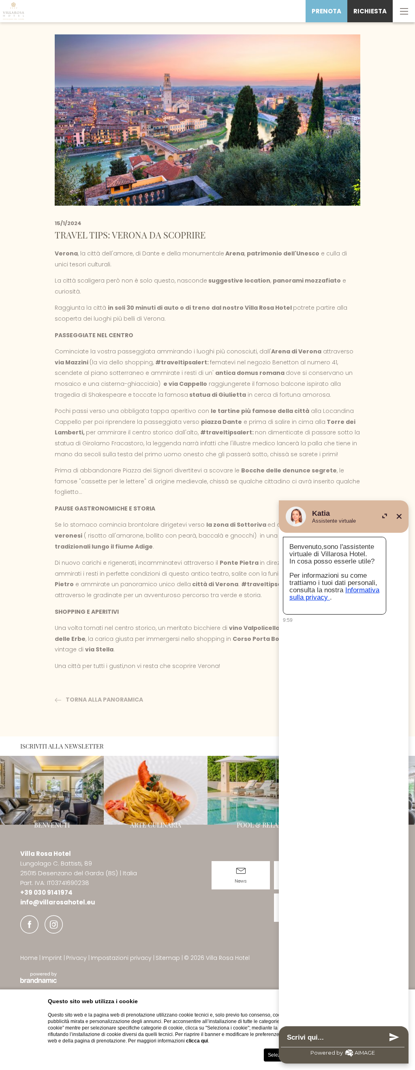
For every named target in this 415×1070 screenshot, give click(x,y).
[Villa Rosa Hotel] (14, 11)
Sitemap (169, 958)
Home (29, 958)
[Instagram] (54, 924)
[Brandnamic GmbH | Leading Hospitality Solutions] (38, 977)
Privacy (77, 958)
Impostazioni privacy (122, 958)
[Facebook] (29, 924)
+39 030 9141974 (46, 892)
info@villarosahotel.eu (57, 902)
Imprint (53, 958)
